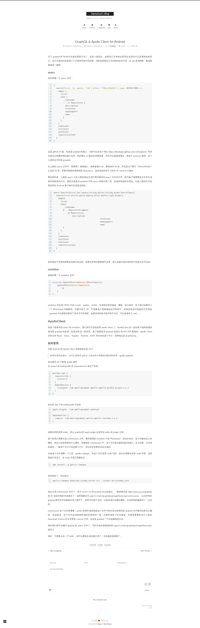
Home (84, 28)
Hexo (99, 624)
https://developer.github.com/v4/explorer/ (128, 152)
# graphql (107, 545)
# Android (93, 545)
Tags (109, 28)
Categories (101, 28)
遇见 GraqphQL (55, 551)
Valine (150, 605)
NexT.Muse (107, 624)
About (116, 28)
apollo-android (126, 356)
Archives (92, 28)
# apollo (100, 545)
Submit (147, 590)
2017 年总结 (145, 551)
